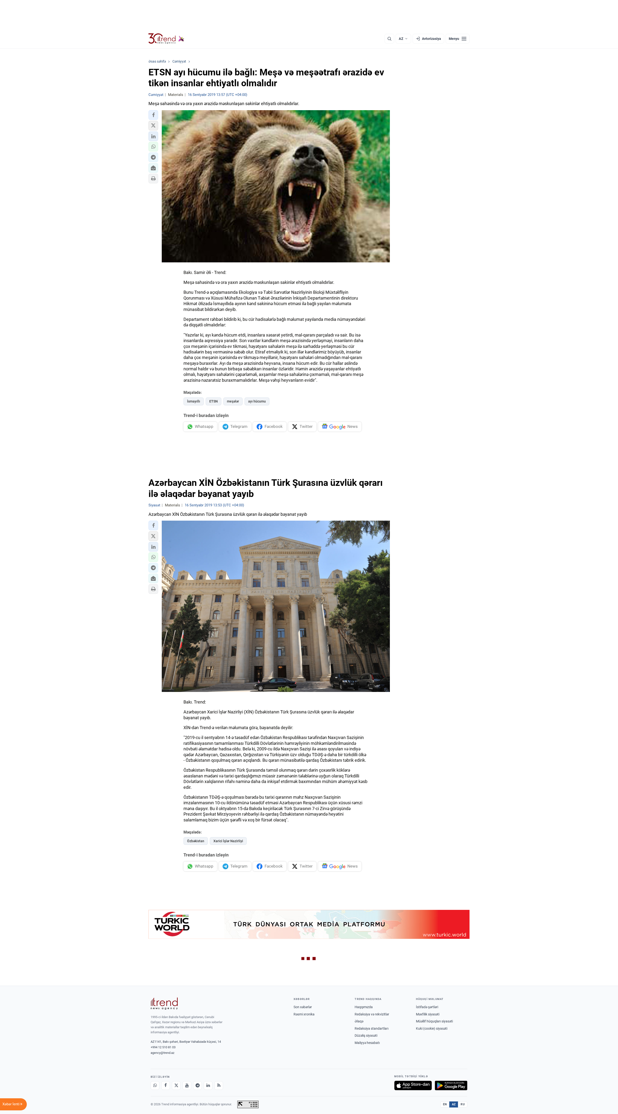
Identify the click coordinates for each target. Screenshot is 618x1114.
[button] (153, 115)
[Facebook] (165, 1085)
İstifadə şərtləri (427, 1007)
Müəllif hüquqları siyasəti (434, 1021)
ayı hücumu (257, 401)
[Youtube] (187, 1085)
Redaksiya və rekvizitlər (372, 1014)
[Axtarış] (389, 38)
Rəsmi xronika (304, 1014)
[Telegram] (197, 1085)
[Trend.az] (166, 38)
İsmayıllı (193, 401)
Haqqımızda (364, 1007)
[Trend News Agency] (164, 1004)
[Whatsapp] (155, 1085)
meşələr (233, 401)
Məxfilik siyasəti (427, 1014)
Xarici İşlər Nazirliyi (228, 841)
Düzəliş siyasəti (366, 1035)
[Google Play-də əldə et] (451, 1085)
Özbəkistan (195, 841)
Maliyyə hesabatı (367, 1043)
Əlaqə (359, 1021)
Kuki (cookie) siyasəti (431, 1028)
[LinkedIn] (208, 1085)
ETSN (213, 401)
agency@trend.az (162, 1053)
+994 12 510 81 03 (163, 1047)
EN (445, 1104)
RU (463, 1104)
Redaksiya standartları (371, 1028)
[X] (176, 1085)
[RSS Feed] (218, 1085)
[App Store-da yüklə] (413, 1085)
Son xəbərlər (303, 1007)
